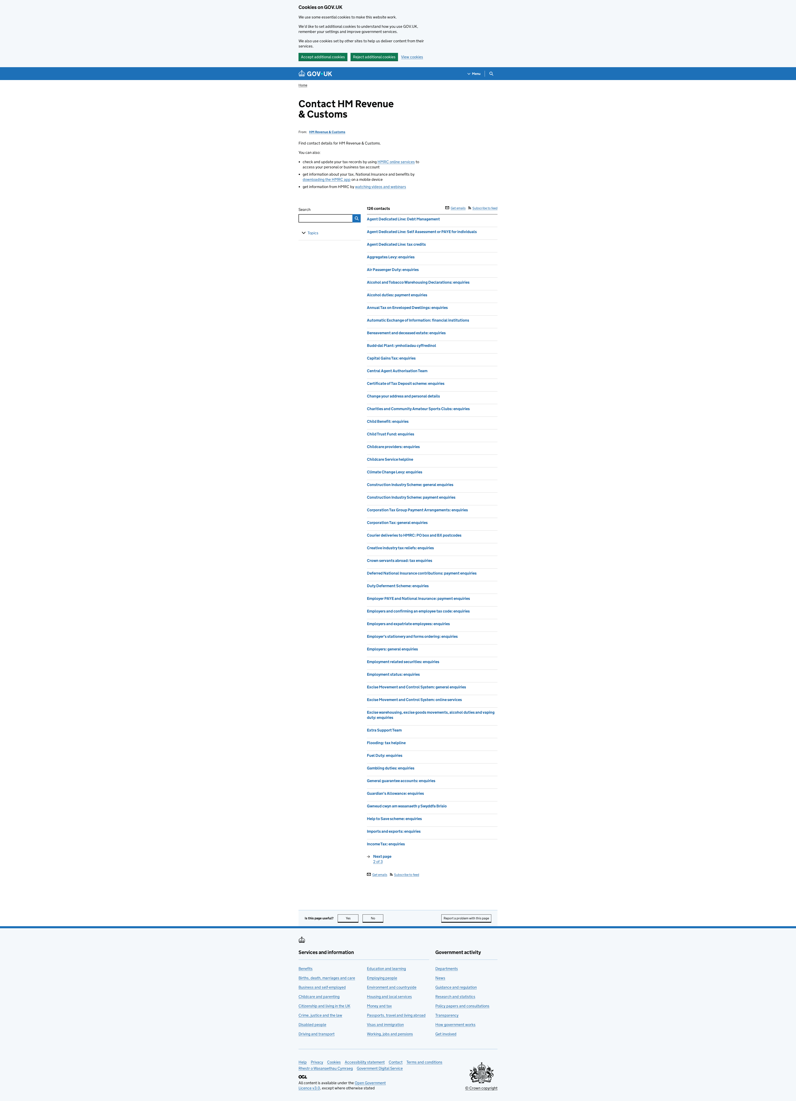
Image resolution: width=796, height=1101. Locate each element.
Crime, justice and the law (320, 1015)
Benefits (305, 968)
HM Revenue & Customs (327, 132)
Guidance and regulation (456, 987)
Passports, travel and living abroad (396, 1015)
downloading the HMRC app (327, 179)
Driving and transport (316, 1034)
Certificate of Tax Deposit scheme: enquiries (405, 383)
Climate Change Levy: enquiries (394, 472)
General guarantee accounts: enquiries (401, 780)
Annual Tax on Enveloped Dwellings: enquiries (407, 307)
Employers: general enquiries (392, 649)
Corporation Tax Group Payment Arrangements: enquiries (417, 510)
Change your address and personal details (403, 396)
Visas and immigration (385, 1024)
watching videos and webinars (380, 186)
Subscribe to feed (485, 208)
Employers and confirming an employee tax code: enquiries (418, 611)
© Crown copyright (481, 1088)
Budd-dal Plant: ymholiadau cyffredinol (401, 345)
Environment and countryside (391, 987)
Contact (396, 1062)
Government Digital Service (380, 1068)
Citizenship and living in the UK (324, 1006)
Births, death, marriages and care (326, 978)
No (377, 918)
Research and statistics (455, 996)
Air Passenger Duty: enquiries (393, 269)
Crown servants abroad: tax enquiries (399, 560)
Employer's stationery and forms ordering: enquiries (412, 636)
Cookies (334, 1062)
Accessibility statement (365, 1062)
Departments (446, 968)
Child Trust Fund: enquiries (390, 434)
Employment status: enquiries (393, 674)
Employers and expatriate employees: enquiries (408, 623)
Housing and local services (389, 996)
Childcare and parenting (319, 996)
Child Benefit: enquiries (388, 421)
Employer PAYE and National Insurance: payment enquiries (418, 598)
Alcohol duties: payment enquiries (397, 295)
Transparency (447, 1015)
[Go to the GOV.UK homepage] (315, 74)
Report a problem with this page (466, 918)
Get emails (458, 208)
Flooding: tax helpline (386, 742)
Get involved (445, 1034)
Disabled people (312, 1024)
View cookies (412, 57)
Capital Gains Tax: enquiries (391, 358)
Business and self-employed (322, 987)
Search (319, 209)
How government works (455, 1024)
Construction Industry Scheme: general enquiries (410, 484)
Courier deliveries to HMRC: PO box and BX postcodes (414, 535)
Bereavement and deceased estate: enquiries (406, 333)
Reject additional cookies (374, 57)
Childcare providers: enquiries (393, 446)
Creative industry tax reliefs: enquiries (400, 548)
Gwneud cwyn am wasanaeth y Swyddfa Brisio (407, 806)
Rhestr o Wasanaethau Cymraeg (325, 1068)
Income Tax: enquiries (386, 844)
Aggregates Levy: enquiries (391, 257)
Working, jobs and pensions (390, 1034)
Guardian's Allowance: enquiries (395, 793)
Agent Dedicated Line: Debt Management (403, 219)
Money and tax (379, 1006)
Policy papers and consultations (462, 1006)
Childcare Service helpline (390, 459)
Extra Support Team (384, 730)
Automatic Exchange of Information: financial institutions (418, 320)
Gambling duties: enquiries (390, 768)
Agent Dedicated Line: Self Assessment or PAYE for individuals (422, 231)
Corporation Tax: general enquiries (397, 522)
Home (302, 85)
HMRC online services (396, 161)
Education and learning (386, 968)
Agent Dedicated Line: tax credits (396, 244)
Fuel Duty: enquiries (384, 755)
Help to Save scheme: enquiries (394, 818)
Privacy (317, 1062)
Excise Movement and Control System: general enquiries (416, 687)
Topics (313, 233)
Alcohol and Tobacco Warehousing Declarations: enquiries (418, 282)
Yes (352, 918)
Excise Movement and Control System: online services (414, 699)
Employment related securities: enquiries (403, 661)
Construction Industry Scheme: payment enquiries (411, 497)
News (440, 978)
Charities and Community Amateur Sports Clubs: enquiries (418, 408)
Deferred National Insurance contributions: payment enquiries (422, 573)
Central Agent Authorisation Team (397, 370)
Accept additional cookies (323, 57)
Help (302, 1062)
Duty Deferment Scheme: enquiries (398, 585)
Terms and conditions (424, 1062)
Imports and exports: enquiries (394, 831)
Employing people (382, 978)
